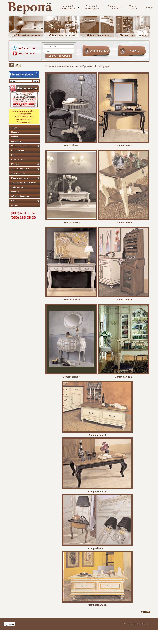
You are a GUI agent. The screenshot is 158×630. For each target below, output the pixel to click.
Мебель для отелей (19, 178)
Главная (14, 137)
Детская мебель (18, 173)
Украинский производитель (67, 7)
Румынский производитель (91, 7)
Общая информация (20, 196)
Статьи (14, 201)
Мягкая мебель (17, 150)
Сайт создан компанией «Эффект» (136, 624)
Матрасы (15, 164)
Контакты (148, 7)
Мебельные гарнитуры (21, 146)
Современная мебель (114, 7)
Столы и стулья (18, 159)
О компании (16, 141)
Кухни (13, 155)
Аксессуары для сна (20, 169)
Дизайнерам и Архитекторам (23, 182)
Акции (14, 127)
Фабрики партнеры (19, 187)
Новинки (15, 132)
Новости (15, 192)
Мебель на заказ (133, 7)
